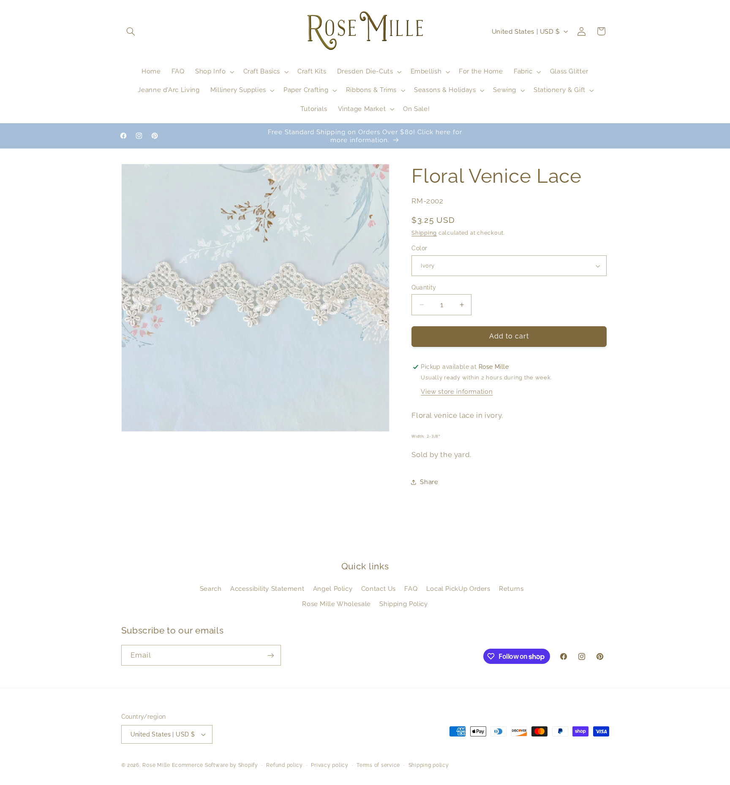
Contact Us (378, 588)
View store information (457, 391)
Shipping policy (429, 765)
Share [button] (429, 481)
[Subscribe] (270, 655)
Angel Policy (333, 588)
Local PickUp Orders (458, 588)
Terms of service (378, 765)
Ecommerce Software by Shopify (215, 765)
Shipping (424, 233)
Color (419, 248)
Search (211, 588)
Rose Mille (156, 765)
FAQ (410, 588)
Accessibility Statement (267, 588)
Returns (511, 588)
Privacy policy (329, 765)
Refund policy (284, 765)
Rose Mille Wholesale (336, 603)
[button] (131, 31)
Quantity (423, 287)
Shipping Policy (403, 603)
